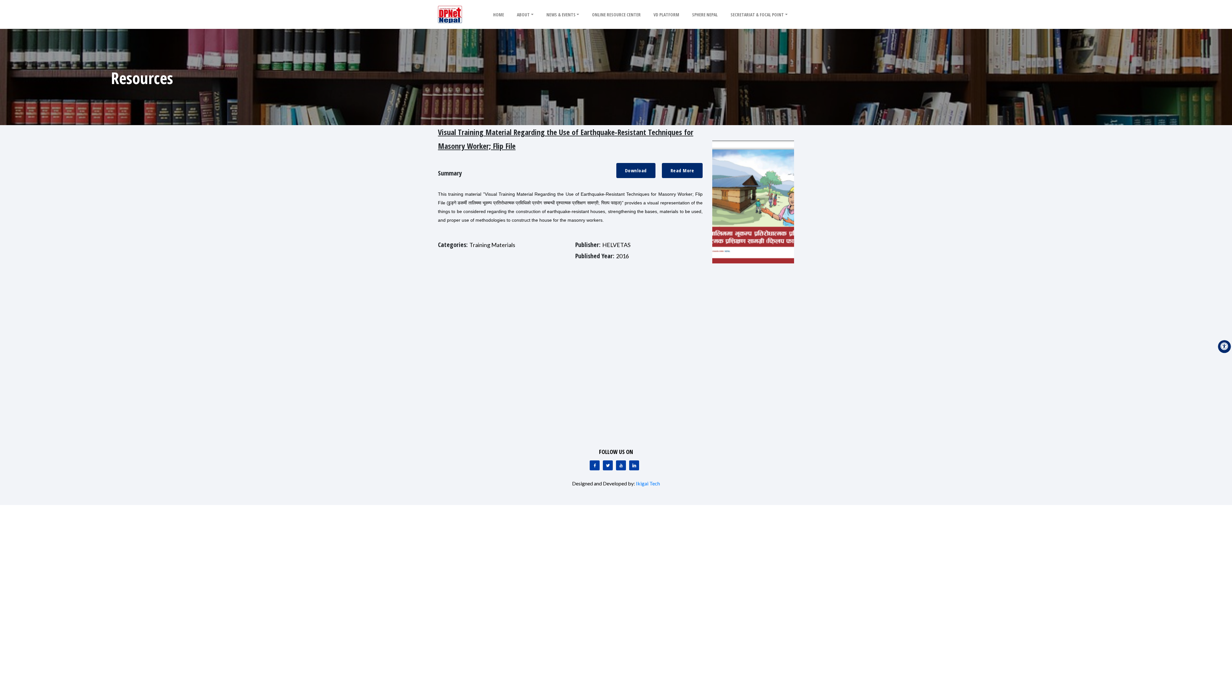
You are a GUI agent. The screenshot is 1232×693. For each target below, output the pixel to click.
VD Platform (666, 15)
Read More (682, 170)
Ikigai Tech (648, 483)
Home (498, 15)
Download (636, 170)
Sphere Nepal (705, 15)
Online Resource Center (616, 15)
